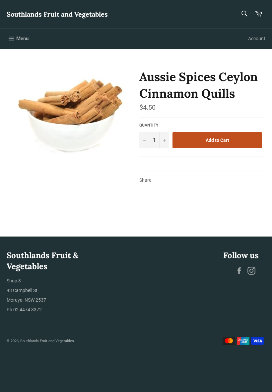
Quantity (148, 125)
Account (256, 38)
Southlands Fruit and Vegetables (57, 14)
